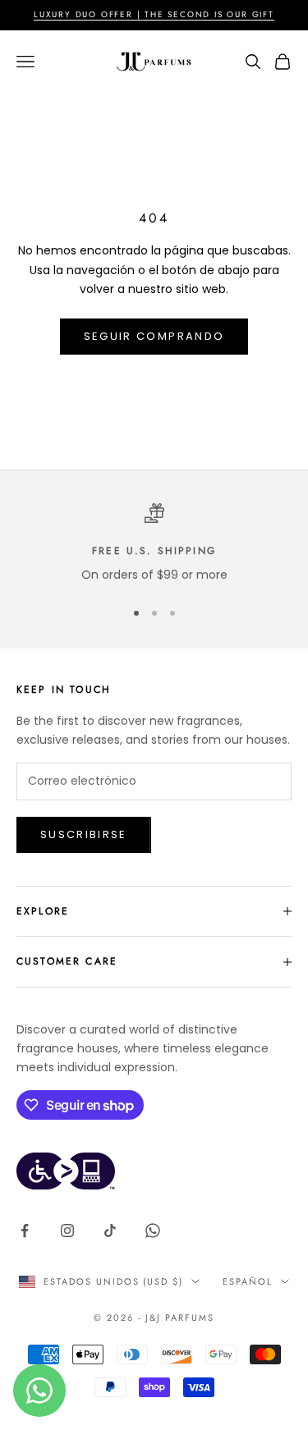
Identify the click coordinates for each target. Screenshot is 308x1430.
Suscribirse (83, 834)
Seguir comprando (154, 336)
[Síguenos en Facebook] (24, 1230)
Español (248, 1281)
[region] (154, 543)
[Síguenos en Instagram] (67, 1230)
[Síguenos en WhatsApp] (153, 1230)
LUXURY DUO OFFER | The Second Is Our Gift (154, 14)
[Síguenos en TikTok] (110, 1230)
